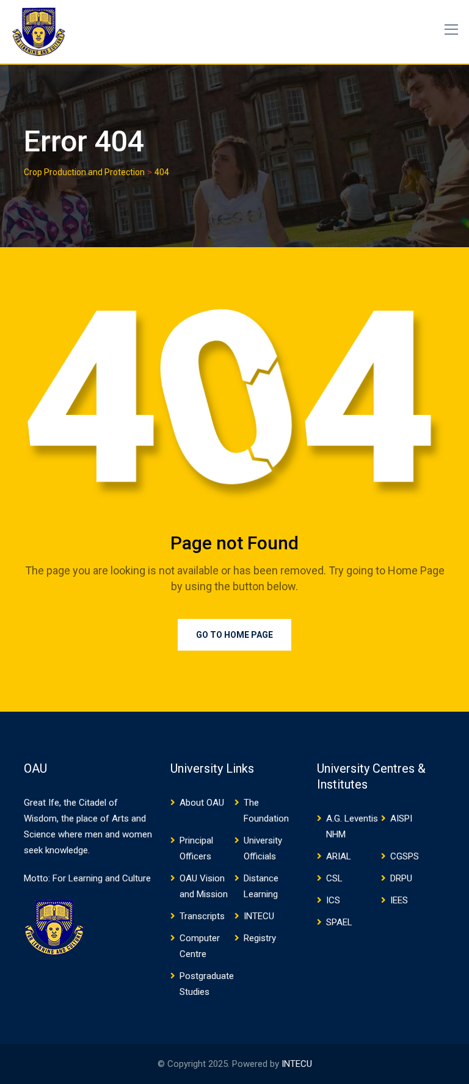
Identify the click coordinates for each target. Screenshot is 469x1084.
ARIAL (338, 856)
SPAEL (339, 922)
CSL (334, 878)
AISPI (401, 818)
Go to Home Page (234, 635)
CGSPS (404, 856)
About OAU (202, 802)
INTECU (259, 916)
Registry (260, 938)
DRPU (401, 878)
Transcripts (202, 916)
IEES (399, 900)
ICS (333, 900)
